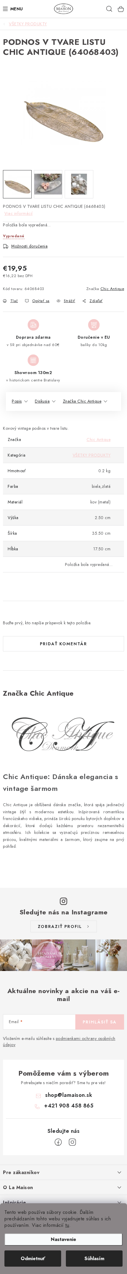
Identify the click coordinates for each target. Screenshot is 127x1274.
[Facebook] (58, 1142)
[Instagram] (72, 1142)
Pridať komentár (63, 644)
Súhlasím (94, 1258)
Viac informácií (18, 213)
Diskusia (42, 401)
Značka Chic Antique (82, 401)
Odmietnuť (33, 1258)
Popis (17, 401)
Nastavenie (63, 1239)
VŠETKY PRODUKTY (92, 455)
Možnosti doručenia (29, 246)
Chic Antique (112, 289)
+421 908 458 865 (68, 1106)
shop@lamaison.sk (68, 1095)
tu (67, 1225)
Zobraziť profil (60, 926)
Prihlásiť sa (100, 1022)
